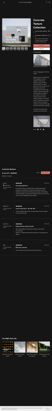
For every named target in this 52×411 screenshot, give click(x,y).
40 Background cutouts (44, 354)
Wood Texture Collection (32, 354)
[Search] (46, 2)
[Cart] (49, 2)
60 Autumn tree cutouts (7, 354)
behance (41, 72)
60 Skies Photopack (20, 354)
